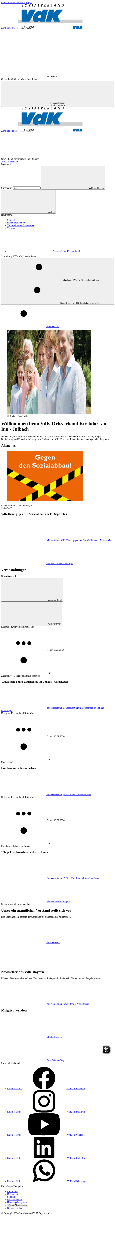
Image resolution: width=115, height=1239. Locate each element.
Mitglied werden (54, 1037)
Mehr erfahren (79, 540)
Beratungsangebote (16, 222)
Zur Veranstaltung (69, 794)
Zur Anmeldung (68, 1004)
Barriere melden (14, 1199)
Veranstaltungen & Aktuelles (20, 225)
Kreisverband (66, 251)
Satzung (11, 1197)
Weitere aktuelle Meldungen (60, 563)
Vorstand (11, 228)
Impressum (12, 1191)
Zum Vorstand (53, 942)
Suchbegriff (7, 188)
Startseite (11, 220)
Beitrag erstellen (14, 1208)
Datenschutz (13, 1194)
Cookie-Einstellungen (17, 1205)
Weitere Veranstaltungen (58, 901)
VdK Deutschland (9, 161)
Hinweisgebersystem (17, 1202)
